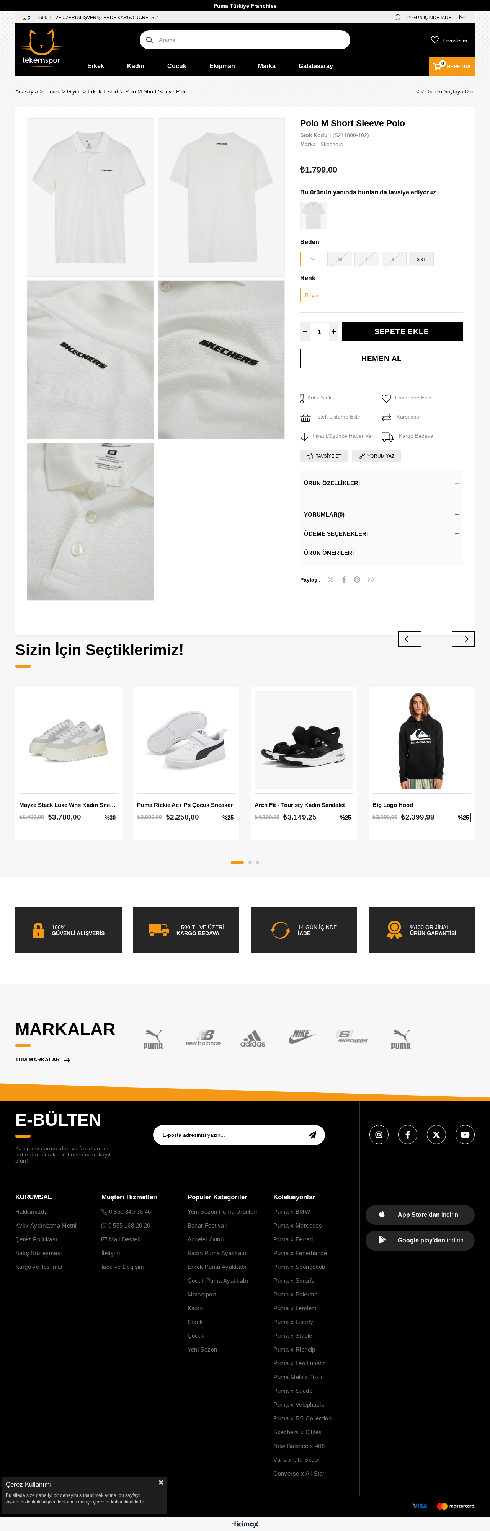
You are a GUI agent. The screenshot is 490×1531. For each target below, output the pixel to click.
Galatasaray (316, 66)
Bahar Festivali (207, 1225)
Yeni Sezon (202, 1349)
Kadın (135, 66)
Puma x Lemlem (295, 1308)
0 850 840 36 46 (129, 1211)
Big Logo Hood (392, 805)
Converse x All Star (299, 1473)
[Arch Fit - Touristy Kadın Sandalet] (304, 740)
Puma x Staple (292, 1335)
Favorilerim (455, 41)
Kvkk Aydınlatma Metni (45, 1225)
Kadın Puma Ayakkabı (217, 1253)
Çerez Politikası (36, 1239)
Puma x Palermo (295, 1294)
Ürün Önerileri (329, 552)
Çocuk (176, 66)
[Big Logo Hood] (421, 740)
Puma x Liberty (293, 1322)
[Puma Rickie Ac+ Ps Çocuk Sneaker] (186, 740)
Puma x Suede (292, 1391)
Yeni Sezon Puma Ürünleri (222, 1211)
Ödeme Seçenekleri (336, 533)
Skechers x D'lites (297, 1432)
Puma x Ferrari (293, 1239)
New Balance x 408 (299, 1446)
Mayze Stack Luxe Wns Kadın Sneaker (68, 805)
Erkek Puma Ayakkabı (217, 1267)
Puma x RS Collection (302, 1418)
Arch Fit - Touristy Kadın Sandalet (300, 805)
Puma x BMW (291, 1211)
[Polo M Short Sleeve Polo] (313, 215)
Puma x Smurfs (294, 1280)
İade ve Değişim (122, 1267)
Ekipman (222, 66)
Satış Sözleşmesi (38, 1253)
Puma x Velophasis (298, 1404)
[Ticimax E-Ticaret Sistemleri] (245, 1525)
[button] (237, 862)
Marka (267, 66)
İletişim (110, 1253)
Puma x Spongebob (299, 1267)
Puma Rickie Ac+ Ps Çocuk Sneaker (185, 805)
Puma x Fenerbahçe (300, 1253)
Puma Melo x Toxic (298, 1377)
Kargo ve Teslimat (39, 1267)
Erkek (95, 66)
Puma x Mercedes (297, 1225)
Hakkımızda (31, 1211)
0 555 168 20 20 (128, 1225)
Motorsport (202, 1294)
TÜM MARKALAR (37, 1060)
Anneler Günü (206, 1239)
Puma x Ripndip (294, 1349)
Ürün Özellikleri (332, 483)
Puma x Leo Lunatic (299, 1363)
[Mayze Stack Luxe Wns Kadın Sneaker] (68, 740)
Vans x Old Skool (296, 1459)
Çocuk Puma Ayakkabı (218, 1280)
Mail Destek (123, 1239)
